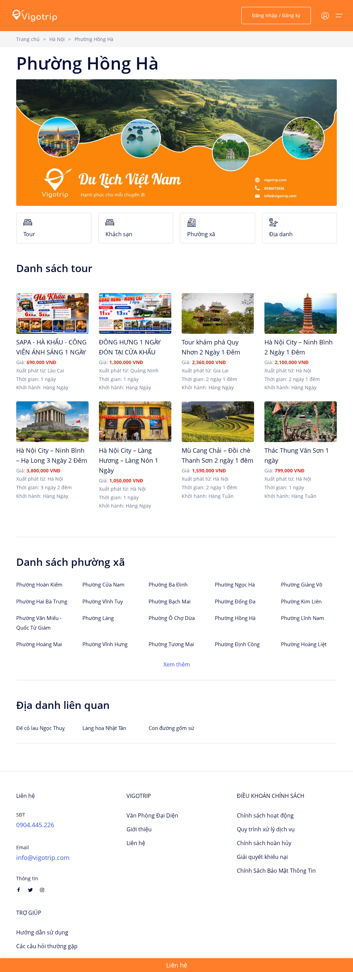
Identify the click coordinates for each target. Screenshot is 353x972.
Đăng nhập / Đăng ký (276, 15)
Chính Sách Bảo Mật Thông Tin (276, 870)
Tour (29, 234)
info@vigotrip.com (43, 857)
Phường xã (201, 234)
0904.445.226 (35, 825)
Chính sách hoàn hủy (264, 843)
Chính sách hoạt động (265, 815)
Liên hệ (136, 843)
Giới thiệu (139, 829)
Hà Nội (57, 39)
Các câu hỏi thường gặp (47, 946)
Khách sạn (118, 234)
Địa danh (281, 234)
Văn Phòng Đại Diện (152, 815)
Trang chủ (28, 39)
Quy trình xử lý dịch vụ (266, 829)
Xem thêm (176, 664)
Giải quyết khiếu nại (262, 857)
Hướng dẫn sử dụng (42, 932)
